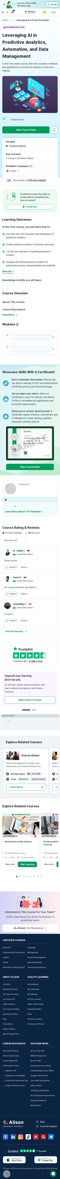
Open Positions (9, 1004)
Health (5, 962)
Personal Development (36, 957)
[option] (26, 771)
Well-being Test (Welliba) (15, 1076)
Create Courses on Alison (40, 1066)
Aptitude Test (11, 1071)
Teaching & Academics (36, 967)
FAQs (42, 1122)
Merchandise (35, 1105)
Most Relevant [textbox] (10, 540)
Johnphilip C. (20, 604)
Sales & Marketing (34, 962)
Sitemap (54, 1168)
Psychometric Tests (11, 1066)
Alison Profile (35, 1061)
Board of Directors (10, 989)
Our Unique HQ (9, 999)
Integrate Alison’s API (38, 1076)
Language (31, 948)
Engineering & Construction (14, 952)
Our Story (6, 984)
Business (7, 948)
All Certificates (33, 989)
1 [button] (25, 712)
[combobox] (14, 540)
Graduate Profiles (34, 1009)
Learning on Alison (10, 1014)
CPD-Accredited (37, 180)
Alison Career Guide (11, 1056)
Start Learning (27, 864)
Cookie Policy (45, 1168)
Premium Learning (35, 1019)
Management (32, 952)
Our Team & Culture (10, 994)
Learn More (16, 787)
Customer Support (48, 1126)
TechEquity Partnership (39, 1091)
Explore (2, 12)
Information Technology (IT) (14, 967)
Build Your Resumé (10, 1051)
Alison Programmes (11, 1034)
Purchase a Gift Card (36, 1024)
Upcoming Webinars (38, 1100)
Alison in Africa (9, 1029)
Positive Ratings (17, 145)
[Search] (5, 10)
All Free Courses (34, 999)
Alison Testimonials (36, 1004)
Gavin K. (17, 577)
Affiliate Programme (38, 1056)
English (6, 957)
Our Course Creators (11, 1009)
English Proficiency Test (15, 1086)
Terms (22, 1168)
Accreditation (33, 984)
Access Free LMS (37, 1051)
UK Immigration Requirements (42, 1096)
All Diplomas (33, 994)
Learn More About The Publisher (23, 511)
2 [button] (32, 712)
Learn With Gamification (40, 1081)
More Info (10, 864)
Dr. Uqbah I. (19, 550)
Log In (53, 12)
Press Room (8, 1024)
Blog (5, 1019)
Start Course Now (26, 129)
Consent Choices (33, 1168)
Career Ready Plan (10, 1061)
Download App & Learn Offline (42, 1071)
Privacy (17, 1168)
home (5, 20)
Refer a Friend (36, 1086)
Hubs (30, 1014)
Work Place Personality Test (17, 1081)
